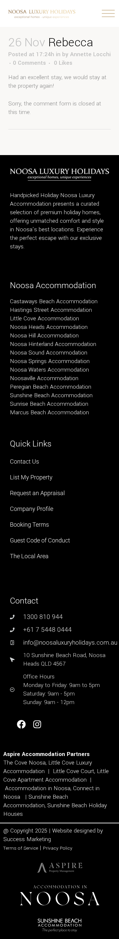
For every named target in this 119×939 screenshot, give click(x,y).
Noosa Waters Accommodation (49, 370)
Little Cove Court (73, 771)
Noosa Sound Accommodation (48, 353)
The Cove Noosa (24, 763)
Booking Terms (29, 524)
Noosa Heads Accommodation (49, 327)
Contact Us (24, 461)
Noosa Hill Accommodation (44, 336)
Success (14, 839)
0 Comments (29, 63)
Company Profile (31, 508)
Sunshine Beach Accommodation (51, 395)
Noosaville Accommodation (44, 378)
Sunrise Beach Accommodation (49, 404)
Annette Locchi (90, 54)
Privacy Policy (57, 848)
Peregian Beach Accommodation (50, 387)
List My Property (31, 477)
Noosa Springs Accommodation (50, 361)
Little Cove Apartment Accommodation (56, 775)
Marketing (38, 839)
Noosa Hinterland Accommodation (53, 344)
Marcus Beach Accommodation (49, 412)
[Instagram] (37, 725)
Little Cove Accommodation (44, 318)
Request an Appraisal (37, 493)
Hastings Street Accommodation (51, 310)
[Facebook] (21, 725)
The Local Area (29, 556)
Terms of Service (20, 848)
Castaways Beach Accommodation (54, 301)
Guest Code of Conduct (40, 540)
